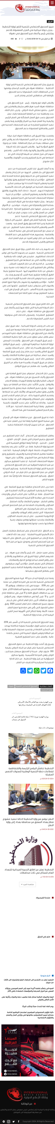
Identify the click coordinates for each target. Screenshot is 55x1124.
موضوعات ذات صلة (46, 727)
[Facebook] (18, 1121)
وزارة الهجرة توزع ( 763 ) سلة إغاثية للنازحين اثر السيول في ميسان (30, 716)
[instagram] (8, 1121)
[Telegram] (3, 1121)
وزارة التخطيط (46, 690)
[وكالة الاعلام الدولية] (27, 3)
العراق (50, 21)
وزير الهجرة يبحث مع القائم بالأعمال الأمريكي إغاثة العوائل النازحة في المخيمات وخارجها (35, 701)
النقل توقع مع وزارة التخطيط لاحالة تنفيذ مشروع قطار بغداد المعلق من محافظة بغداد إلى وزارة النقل (28, 822)
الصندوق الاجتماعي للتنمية (26, 686)
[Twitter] (13, 1121)
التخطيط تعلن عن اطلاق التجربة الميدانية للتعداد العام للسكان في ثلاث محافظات (29, 871)
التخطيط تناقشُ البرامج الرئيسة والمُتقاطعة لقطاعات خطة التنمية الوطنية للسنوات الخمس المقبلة (29, 771)
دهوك (11, 686)
